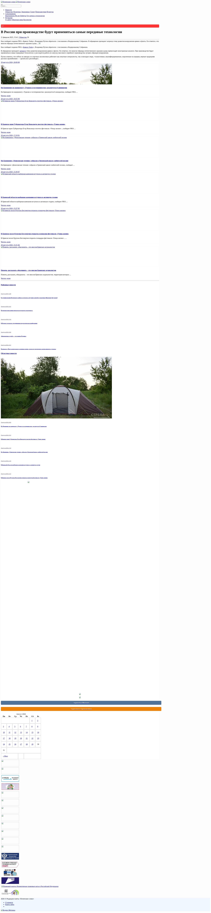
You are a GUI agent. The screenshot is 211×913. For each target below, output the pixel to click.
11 (9, 732)
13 (21, 732)
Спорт (32, 12)
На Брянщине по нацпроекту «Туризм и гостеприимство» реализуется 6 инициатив (34, 88)
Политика (17, 12)
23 (38, 738)
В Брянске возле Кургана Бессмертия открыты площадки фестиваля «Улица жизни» (35, 234)
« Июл (5, 756)
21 (27, 738)
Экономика (25, 12)
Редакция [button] (8, 18)
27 (21, 744)
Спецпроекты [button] (10, 14)
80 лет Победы (20, 16)
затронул (23, 51)
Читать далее (6, 96)
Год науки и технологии (36, 16)
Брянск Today (28, 47)
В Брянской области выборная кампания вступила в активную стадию (29, 197)
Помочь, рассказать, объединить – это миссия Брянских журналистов (28, 270)
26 (15, 744)
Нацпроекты (10, 16)
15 (32, 732)
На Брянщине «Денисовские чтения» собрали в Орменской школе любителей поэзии (34, 161)
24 (4, 744)
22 (32, 738)
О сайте (8, 20)
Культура (50, 12)
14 (27, 732)
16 (38, 732)
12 (15, 732)
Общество (9, 12)
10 (4, 732)
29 (32, 744)
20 (21, 738)
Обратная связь (17, 20)
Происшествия (40, 12)
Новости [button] (8, 10)
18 (9, 738)
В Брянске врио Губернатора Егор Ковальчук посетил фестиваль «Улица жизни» (33, 124)
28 (27, 744)
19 (15, 738)
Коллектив (27, 20)
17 (4, 738)
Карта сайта (9, 904)
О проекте (9, 902)
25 (9, 744)
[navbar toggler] (2, 4)
